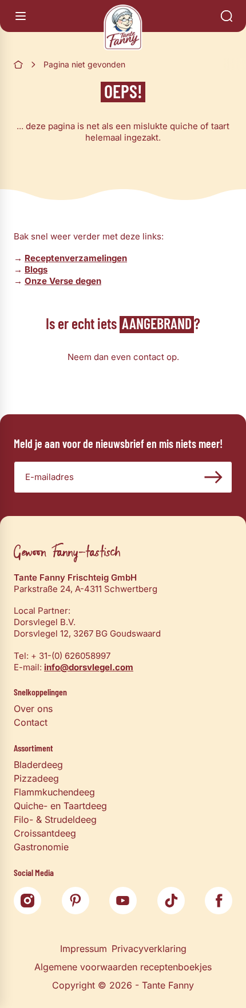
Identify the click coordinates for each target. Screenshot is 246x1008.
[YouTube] (123, 900)
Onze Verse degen (63, 280)
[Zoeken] (226, 16)
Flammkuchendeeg (54, 792)
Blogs (36, 269)
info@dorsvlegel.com (88, 667)
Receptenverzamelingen (76, 258)
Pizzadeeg (36, 778)
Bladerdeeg (38, 764)
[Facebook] (218, 900)
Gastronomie (41, 847)
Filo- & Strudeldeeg (55, 819)
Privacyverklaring (149, 948)
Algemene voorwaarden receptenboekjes (123, 967)
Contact (30, 722)
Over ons (33, 708)
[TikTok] (171, 900)
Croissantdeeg (45, 833)
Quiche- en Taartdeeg (60, 805)
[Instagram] (27, 900)
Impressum (83, 948)
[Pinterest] (75, 900)
